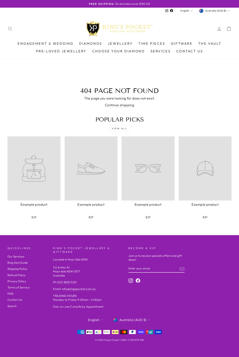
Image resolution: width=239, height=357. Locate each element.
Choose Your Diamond (118, 51)
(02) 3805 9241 (67, 282)
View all (119, 128)
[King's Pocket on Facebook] (138, 280)
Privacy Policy (16, 281)
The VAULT (209, 43)
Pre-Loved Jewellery (61, 51)
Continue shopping (119, 105)
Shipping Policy (17, 269)
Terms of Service (18, 287)
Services (160, 51)
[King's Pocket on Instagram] (130, 280)
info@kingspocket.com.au (79, 289)
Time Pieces (151, 43)
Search (12, 306)
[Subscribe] (182, 268)
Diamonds (90, 43)
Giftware (182, 43)
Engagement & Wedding (46, 43)
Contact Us (189, 51)
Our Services (15, 256)
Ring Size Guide (17, 262)
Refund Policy (16, 275)
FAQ (10, 293)
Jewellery (120, 43)
